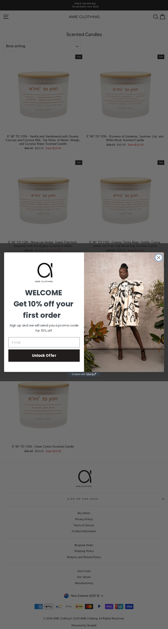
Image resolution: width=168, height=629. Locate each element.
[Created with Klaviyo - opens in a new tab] (84, 374)
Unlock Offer (44, 355)
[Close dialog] (158, 257)
